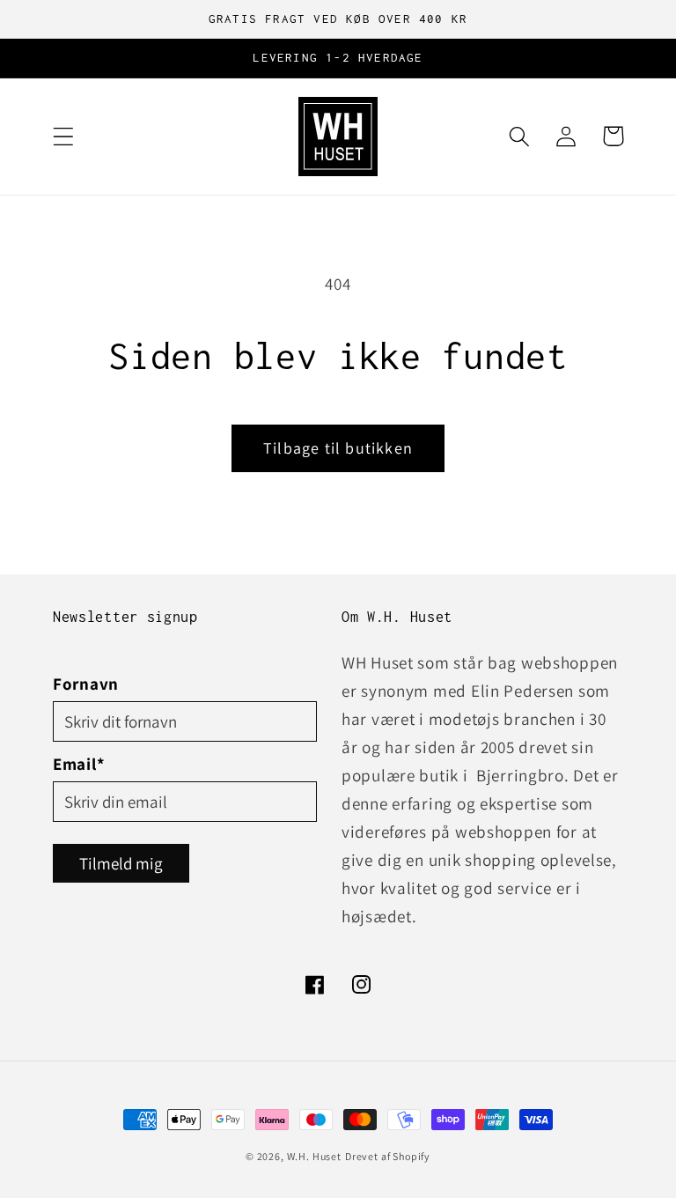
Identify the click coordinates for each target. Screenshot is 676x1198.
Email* (79, 763)
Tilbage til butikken (338, 448)
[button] (63, 136)
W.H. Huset (314, 1156)
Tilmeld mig (121, 863)
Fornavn (86, 683)
